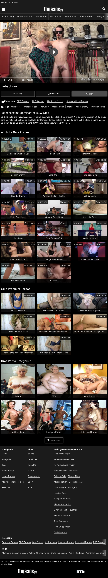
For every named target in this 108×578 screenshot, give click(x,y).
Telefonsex (33, 459)
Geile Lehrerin (60, 532)
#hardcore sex (30, 106)
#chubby (45, 106)
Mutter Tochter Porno (64, 515)
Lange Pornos (8, 476)
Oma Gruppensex (62, 526)
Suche (31, 453)
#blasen (24, 553)
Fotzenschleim (61, 470)
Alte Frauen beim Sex (64, 459)
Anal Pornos (41, 16)
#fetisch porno (98, 106)
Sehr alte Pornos (10, 542)
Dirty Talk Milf (60, 510)
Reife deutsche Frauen (64, 465)
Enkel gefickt (60, 476)
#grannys (14, 553)
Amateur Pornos (24, 16)
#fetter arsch (58, 106)
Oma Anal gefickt (62, 453)
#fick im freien (42, 553)
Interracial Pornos (83, 542)
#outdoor (80, 553)
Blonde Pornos (87, 16)
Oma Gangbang (61, 521)
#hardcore (16, 106)
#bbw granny (82, 106)
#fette (70, 106)
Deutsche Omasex (9, 2)
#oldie (32, 553)
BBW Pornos (70, 16)
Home (5, 453)
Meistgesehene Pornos (13, 482)
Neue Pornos (8, 470)
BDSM (4, 123)
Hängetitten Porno (62, 498)
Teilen (90, 94)
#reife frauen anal (59, 553)
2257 (30, 482)
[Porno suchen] (3, 9)
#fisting (5, 553)
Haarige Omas (60, 493)
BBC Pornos (55, 16)
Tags (4, 465)
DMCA (31, 470)
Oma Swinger (60, 487)
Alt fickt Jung (8, 16)
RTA (30, 487)
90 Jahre (73, 470)
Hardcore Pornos (55, 101)
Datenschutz (34, 476)
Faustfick (73, 510)
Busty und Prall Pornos (77, 101)
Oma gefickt (73, 487)
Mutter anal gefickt (62, 504)
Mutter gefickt (60, 482)
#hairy (71, 553)
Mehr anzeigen (54, 440)
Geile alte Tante (76, 482)
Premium (6, 487)
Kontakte (32, 465)
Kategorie (6, 459)
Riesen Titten (74, 476)
